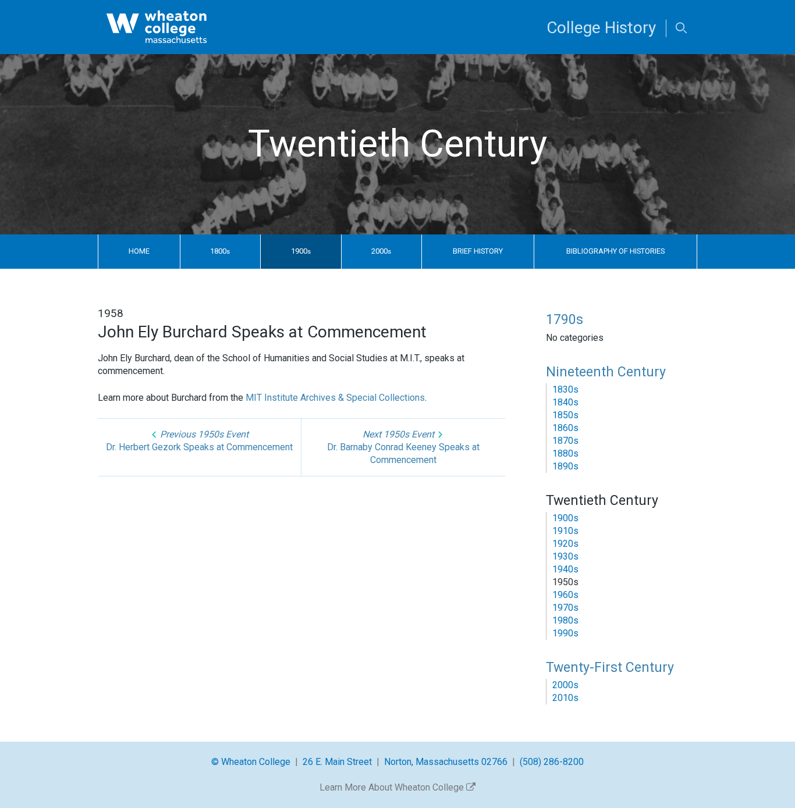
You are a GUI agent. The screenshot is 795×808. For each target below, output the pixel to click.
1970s (565, 607)
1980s (565, 620)
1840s (565, 402)
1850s (565, 415)
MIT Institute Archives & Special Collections (335, 397)
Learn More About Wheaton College (393, 787)
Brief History (478, 251)
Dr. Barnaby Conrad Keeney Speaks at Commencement (403, 447)
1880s (565, 453)
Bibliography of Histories (615, 251)
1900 (301, 251)
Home (139, 251)
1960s (565, 594)
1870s (565, 440)
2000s (565, 684)
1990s (565, 633)
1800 (220, 251)
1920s (565, 543)
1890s (565, 466)
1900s (565, 518)
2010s (565, 697)
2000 (381, 251)
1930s (565, 556)
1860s (565, 427)
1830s (565, 389)
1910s (565, 530)
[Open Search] (681, 28)
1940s (565, 569)
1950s (565, 582)
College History (601, 27)
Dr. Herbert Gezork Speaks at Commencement (199, 441)
